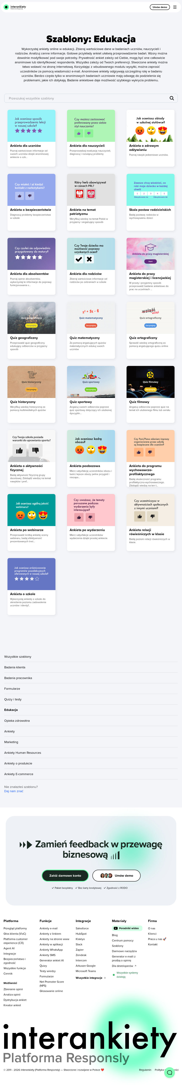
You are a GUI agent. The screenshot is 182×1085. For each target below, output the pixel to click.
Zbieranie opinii (13, 989)
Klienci (152, 934)
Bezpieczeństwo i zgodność (15, 961)
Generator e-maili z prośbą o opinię (124, 958)
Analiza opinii (12, 994)
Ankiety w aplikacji (51, 944)
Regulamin (145, 1070)
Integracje (10, 953)
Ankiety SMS (47, 955)
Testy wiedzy (48, 971)
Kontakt (152, 944)
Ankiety (9, 731)
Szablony (117, 946)
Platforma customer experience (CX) (16, 941)
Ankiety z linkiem (50, 934)
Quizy (43, 966)
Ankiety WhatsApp (51, 950)
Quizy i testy (13, 699)
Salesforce (82, 928)
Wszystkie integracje (89, 978)
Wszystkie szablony (17, 656)
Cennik (8, 973)
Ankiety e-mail (49, 928)
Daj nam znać (13, 791)
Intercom (81, 960)
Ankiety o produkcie (18, 763)
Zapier (80, 950)
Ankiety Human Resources (22, 752)
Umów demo (160, 7)
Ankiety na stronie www (54, 939)
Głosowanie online (51, 991)
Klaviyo (80, 939)
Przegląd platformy (15, 928)
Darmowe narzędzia (124, 951)
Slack (79, 944)
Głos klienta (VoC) (15, 934)
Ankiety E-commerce (18, 774)
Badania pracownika (18, 678)
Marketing (11, 742)
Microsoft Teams (86, 971)
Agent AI (9, 948)
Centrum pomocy (122, 940)
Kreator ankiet (12, 1005)
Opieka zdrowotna (17, 720)
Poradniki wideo (129, 928)
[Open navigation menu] (174, 7)
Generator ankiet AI (52, 960)
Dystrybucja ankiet (15, 1000)
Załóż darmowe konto (65, 875)
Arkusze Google (86, 966)
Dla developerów (122, 966)
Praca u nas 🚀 (157, 939)
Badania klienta (14, 667)
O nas (151, 928)
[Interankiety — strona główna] (15, 7)
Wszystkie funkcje (15, 968)
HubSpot (81, 934)
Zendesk (81, 955)
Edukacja (11, 710)
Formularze (12, 688)
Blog (115, 935)
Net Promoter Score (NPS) (52, 984)
